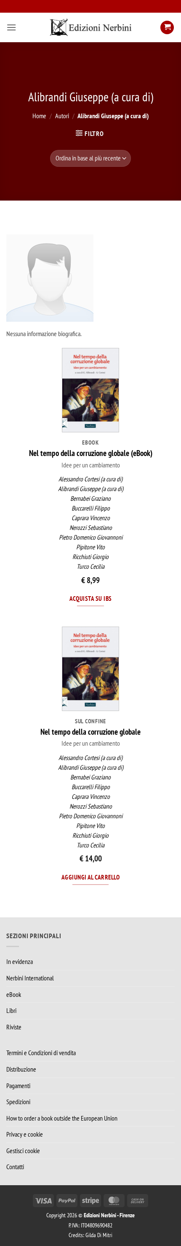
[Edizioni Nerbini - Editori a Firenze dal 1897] (90, 27)
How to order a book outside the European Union (61, 1118)
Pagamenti (18, 1085)
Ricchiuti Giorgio (90, 557)
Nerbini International (30, 978)
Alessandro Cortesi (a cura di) (90, 479)
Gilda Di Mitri (98, 1235)
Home (39, 115)
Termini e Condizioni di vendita (41, 1052)
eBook (13, 994)
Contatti (15, 1166)
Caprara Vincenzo (91, 518)
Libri (11, 1010)
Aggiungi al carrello (90, 877)
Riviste (13, 1027)
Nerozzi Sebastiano (90, 528)
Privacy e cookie (24, 1134)
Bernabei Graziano (90, 498)
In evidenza (19, 961)
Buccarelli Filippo (91, 508)
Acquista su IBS (90, 598)
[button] (11, 27)
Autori (62, 115)
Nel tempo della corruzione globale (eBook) (90, 453)
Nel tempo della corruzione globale (90, 732)
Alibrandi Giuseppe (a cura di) (90, 489)
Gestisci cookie (23, 1150)
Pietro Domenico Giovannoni (90, 537)
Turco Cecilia (90, 566)
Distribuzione (21, 1069)
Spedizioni (18, 1101)
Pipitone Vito (90, 547)
